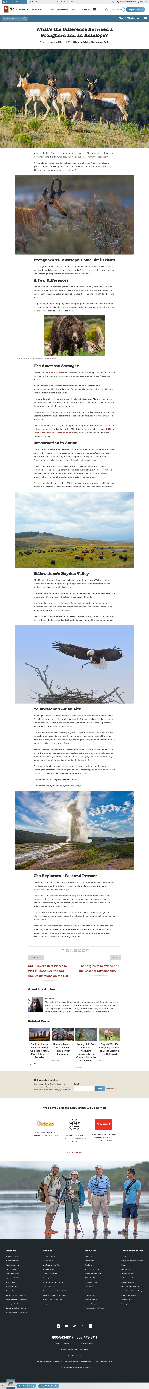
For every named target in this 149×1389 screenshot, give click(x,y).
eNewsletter (117, 9)
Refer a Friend (90, 1291)
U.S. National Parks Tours (51, 1265)
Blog (123, 1265)
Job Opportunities (91, 1282)
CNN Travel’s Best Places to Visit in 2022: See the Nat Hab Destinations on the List (48, 971)
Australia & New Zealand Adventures (56, 1291)
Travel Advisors (126, 1299)
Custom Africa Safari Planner (16, 1308)
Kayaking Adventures (13, 1304)
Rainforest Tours (11, 1291)
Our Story (88, 1265)
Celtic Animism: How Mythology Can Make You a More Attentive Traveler (39, 1050)
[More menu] (94, 9)
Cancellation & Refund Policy (131, 1291)
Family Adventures (12, 1273)
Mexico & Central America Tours (54, 1295)
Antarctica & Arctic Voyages (53, 1282)
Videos (123, 1256)
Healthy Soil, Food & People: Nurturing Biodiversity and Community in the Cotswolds (86, 1052)
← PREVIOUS (35, 957)
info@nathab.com (74, 1356)
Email (76, 1084)
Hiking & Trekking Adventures (16, 1299)
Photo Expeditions (12, 1260)
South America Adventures (52, 1299)
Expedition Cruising (13, 1278)
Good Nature (129, 18)
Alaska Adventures (49, 1269)
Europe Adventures (50, 1304)
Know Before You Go (128, 1295)
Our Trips (88, 1256)
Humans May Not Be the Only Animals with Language (63, 1049)
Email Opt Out (90, 1295)
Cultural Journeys (12, 1269)
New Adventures (12, 1256)
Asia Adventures (49, 1286)
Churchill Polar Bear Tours (52, 1256)
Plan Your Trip (126, 1269)
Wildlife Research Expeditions (16, 1312)
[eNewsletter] (48, 1385)
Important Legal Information (131, 1286)
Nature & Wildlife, (82, 42)
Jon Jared (54, 42)
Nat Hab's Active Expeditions (16, 1295)
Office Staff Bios (90, 1278)
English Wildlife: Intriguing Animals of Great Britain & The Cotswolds (109, 1049)
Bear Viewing (10, 1282)
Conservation (90, 1260)
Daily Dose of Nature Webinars (132, 1260)
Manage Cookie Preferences (95, 1308)
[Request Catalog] (26, 1385)
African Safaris (48, 1260)
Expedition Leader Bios (93, 1273)
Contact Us (89, 1286)
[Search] (106, 9)
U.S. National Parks (100, 42)
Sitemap (124, 1304)
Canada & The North (50, 1273)
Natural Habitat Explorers (130, 1278)
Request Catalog (136, 9)
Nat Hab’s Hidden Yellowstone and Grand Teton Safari (59, 749)
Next (100, 1088)
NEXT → (116, 957)
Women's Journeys (12, 1265)
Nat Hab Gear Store (128, 1282)
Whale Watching (11, 1286)
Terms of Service (91, 1299)
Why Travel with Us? (92, 1269)
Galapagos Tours (49, 1278)
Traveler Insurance (127, 1273)
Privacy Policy (110, 1088)
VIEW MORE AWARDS (74, 1153)
